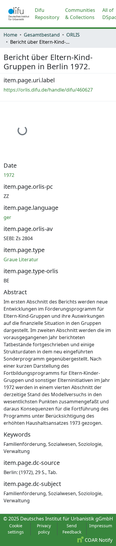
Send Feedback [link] (71, 529)
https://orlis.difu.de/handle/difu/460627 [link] (48, 89)
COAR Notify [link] (98, 540)
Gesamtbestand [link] (42, 35)
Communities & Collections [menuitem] (80, 14)
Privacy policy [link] (44, 529)
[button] (18, 13)
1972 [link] (9, 175)
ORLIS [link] (73, 35)
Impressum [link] (100, 525)
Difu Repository (47, 14)
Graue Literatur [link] (21, 259)
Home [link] (10, 35)
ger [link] (7, 217)
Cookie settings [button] (16, 529)
